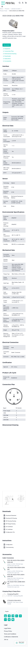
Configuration (9, 544)
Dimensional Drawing (10, 53)
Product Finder (3, 10)
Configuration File (10, 532)
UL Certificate (9, 529)
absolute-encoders (16, 8)
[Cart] (26, 3)
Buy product (7, 45)
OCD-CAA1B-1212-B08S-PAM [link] (16, 10)
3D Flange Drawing (10, 523)
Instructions (7, 58)
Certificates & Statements (11, 636)
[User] (20, 3)
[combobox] (11, 611)
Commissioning (9, 547)
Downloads (7, 56)
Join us (6, 639)
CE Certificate (9, 526)
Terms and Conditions (10, 634)
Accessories (7, 61)
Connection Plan (9, 51)
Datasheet (7, 48)
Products (7, 8)
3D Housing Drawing (11, 521)
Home (1, 8)
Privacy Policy (8, 631)
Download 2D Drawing (11, 518)
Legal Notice (7, 628)
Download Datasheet (11, 515)
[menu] (1, 6)
